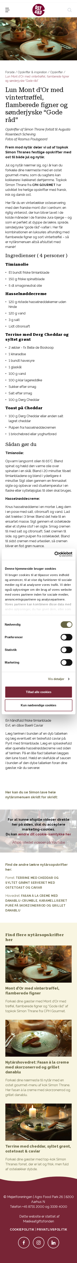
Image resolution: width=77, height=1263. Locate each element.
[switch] (66, 637)
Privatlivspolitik (52, 1229)
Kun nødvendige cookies (38, 705)
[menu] (7, 10)
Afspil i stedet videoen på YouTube (38, 842)
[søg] (69, 10)
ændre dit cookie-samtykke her (44, 834)
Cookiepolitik (22, 1229)
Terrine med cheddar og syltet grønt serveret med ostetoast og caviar (32, 882)
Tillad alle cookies (38, 692)
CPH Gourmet (44, 185)
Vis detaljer (56, 679)
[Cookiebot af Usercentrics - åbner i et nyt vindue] (54, 554)
